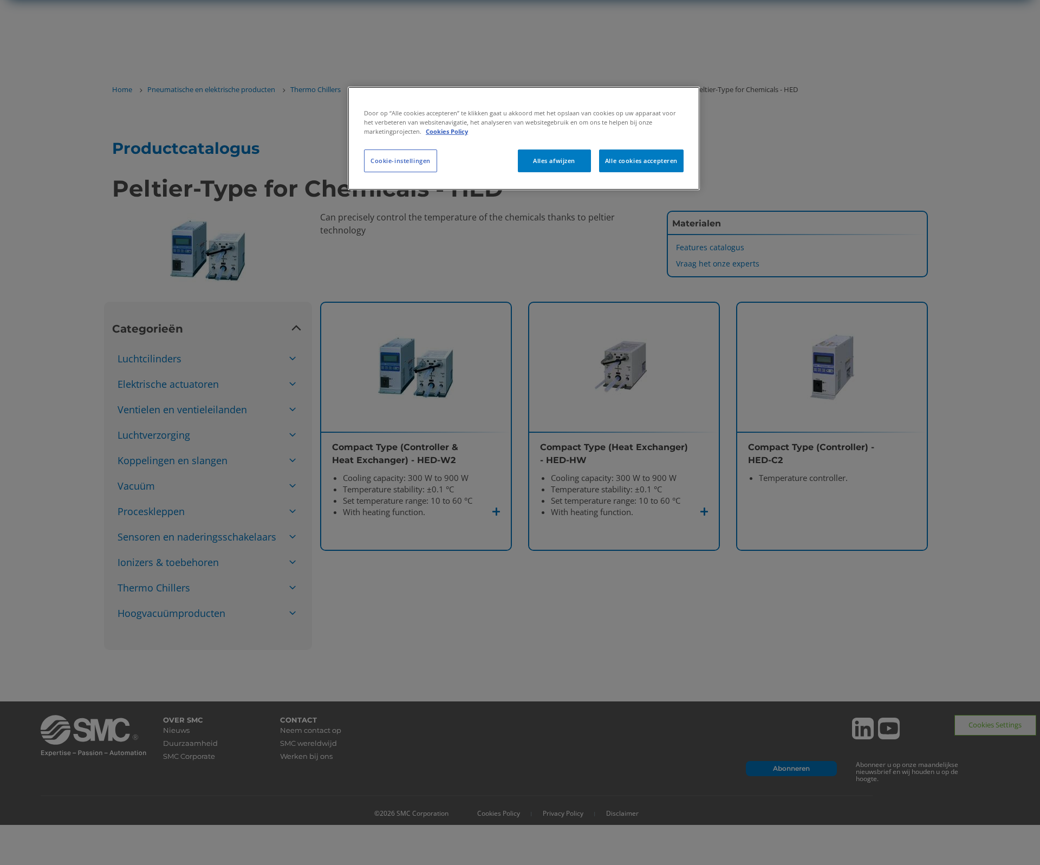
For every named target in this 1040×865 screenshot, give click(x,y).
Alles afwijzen (554, 161)
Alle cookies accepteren (641, 161)
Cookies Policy (447, 131)
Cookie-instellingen (400, 161)
